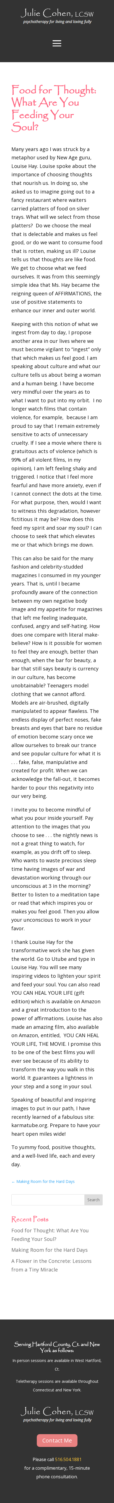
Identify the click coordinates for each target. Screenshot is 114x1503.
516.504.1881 (68, 1459)
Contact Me (57, 1440)
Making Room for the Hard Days (49, 1249)
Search (93, 1199)
